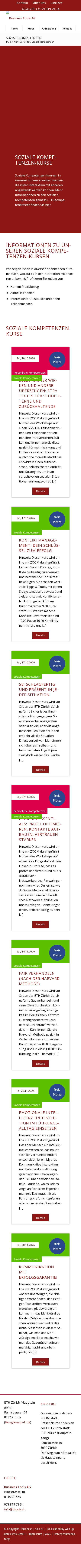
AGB (48, 1534)
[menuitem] (22, 2)
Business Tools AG (32, 1529)
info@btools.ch (14, 1509)
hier (48, 205)
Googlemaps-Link (17, 1422)
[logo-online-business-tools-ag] (33, 18)
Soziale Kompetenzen (24, 38)
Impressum (35, 1534)
